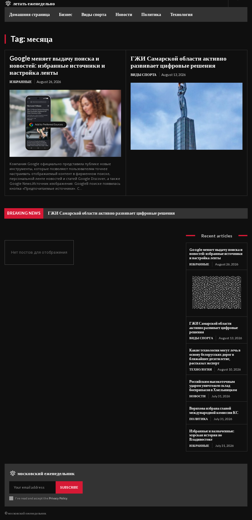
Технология (200, 369)
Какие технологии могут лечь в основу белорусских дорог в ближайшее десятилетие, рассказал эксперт (214, 356)
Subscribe (69, 487)
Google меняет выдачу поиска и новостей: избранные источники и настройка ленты (57, 65)
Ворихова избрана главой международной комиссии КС (213, 410)
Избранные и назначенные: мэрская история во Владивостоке (211, 435)
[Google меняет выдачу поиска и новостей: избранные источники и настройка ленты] (65, 123)
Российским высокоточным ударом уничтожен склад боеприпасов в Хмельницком (213, 385)
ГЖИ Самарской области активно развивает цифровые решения (178, 61)
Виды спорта (143, 75)
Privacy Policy (58, 498)
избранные (21, 82)
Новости (197, 396)
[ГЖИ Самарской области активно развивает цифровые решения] (186, 116)
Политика (198, 419)
